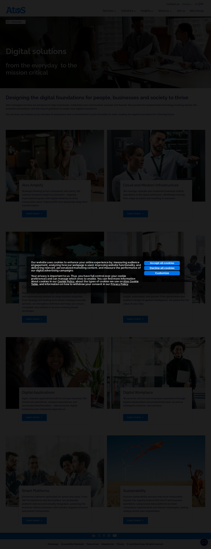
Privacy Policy (119, 284)
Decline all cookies (162, 268)
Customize (162, 273)
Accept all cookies (162, 263)
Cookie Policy (66, 281)
